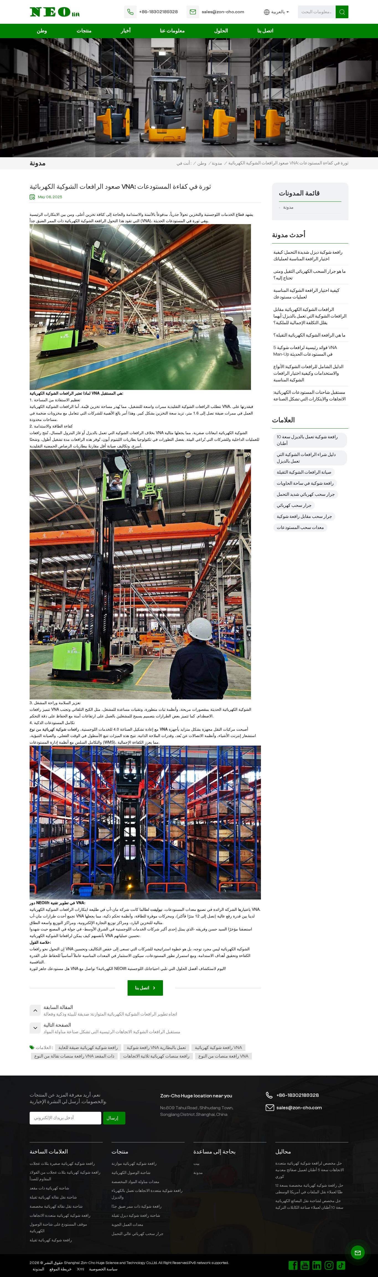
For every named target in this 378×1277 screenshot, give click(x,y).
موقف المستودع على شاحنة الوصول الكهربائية (58, 1227)
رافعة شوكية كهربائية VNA (218, 1047)
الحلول (221, 31)
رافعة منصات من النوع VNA (223, 1056)
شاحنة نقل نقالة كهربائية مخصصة (56, 1206)
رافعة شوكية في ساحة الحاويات (305, 483)
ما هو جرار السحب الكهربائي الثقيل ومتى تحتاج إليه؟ (309, 274)
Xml (80, 1269)
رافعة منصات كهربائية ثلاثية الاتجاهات (156, 1056)
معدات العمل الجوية (127, 1225)
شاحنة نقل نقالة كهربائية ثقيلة (53, 1197)
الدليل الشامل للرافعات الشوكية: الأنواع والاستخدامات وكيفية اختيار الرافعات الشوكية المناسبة (308, 373)
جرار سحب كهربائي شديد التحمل (306, 494)
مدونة (217, 163)
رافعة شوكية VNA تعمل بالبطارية (156, 1047)
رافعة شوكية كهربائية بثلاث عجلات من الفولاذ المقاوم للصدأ (65, 1175)
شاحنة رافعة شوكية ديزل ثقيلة (136, 1215)
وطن (42, 31)
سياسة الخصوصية (103, 1269)
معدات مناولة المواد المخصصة (135, 1182)
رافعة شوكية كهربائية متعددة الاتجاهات (60, 1215)
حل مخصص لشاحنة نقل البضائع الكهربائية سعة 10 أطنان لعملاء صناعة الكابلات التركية (309, 1204)
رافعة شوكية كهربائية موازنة (134, 1163)
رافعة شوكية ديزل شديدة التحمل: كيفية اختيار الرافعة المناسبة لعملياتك (308, 255)
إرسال (112, 1118)
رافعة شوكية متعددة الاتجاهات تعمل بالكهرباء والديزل (147, 1194)
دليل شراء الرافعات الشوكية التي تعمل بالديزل (306, 458)
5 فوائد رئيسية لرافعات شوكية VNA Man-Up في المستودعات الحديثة (305, 351)
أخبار (126, 31)
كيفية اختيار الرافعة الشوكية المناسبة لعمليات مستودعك (306, 294)
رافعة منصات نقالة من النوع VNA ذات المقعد (74, 1056)
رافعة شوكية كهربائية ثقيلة (51, 1240)
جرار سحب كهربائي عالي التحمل (138, 1234)
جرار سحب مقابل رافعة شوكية (304, 516)
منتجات (84, 31)
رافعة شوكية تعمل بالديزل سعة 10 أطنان (307, 440)
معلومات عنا (172, 31)
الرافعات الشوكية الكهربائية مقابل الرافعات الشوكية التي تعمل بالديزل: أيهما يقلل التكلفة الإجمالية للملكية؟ (309, 316)
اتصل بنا (265, 31)
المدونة (38, 1269)
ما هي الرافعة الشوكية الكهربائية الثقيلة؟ (309, 335)
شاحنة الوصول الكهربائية (131, 1173)
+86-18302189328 (158, 11)
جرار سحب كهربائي (294, 505)
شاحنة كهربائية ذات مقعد (49, 1188)
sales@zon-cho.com (223, 11)
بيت (196, 1163)
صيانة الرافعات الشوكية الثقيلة (304, 472)
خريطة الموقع (61, 1269)
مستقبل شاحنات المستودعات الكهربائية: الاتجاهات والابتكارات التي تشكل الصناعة (309, 396)
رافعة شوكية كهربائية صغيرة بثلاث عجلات (62, 1163)
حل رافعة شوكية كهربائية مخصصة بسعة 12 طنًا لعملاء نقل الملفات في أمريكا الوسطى (309, 1188)
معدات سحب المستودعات (300, 527)
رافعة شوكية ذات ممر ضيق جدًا (137, 1206)
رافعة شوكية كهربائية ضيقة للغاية (88, 1047)
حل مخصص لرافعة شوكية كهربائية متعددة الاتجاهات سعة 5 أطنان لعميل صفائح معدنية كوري (309, 1170)
